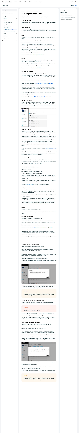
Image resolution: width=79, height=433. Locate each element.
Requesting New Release (37, 54)
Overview (72, 5)
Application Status (64, 12)
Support (40, 1)
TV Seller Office (5, 5)
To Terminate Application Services (40, 96)
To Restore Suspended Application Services (68, 17)
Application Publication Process (7, 13)
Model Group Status (64, 14)
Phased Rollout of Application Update (44, 139)
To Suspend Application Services (40, 83)
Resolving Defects (29, 184)
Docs (76, 5)
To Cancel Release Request (51, 148)
